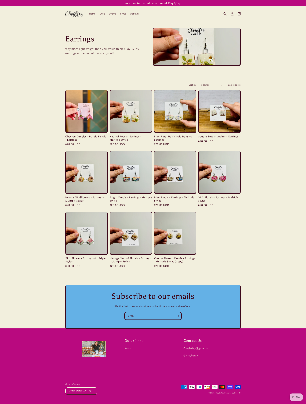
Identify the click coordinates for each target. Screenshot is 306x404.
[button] (225, 13)
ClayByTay (219, 393)
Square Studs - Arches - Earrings (218, 136)
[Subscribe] (177, 316)
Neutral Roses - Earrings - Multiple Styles (125, 138)
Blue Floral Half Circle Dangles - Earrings (174, 138)
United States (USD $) (80, 391)
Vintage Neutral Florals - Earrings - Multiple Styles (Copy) (174, 260)
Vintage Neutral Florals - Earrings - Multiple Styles (130, 260)
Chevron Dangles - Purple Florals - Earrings (85, 138)
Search (128, 348)
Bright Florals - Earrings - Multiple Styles (131, 199)
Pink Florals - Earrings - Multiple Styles (218, 199)
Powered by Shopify (232, 393)
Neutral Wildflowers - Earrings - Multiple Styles (85, 199)
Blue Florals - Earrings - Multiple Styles (174, 199)
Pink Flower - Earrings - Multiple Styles (85, 260)
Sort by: (193, 85)
